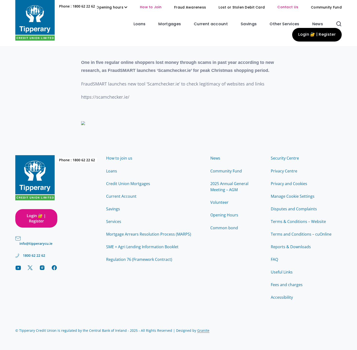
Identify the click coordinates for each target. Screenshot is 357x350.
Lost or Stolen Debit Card (242, 7)
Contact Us (287, 7)
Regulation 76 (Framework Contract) (139, 259)
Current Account (121, 196)
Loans (140, 24)
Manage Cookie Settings (292, 196)
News (317, 24)
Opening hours (109, 7)
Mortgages (169, 24)
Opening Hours (224, 215)
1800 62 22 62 (84, 6)
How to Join (151, 7)
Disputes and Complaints (294, 209)
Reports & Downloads (291, 246)
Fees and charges (287, 284)
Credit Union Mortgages (128, 183)
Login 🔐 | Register (317, 35)
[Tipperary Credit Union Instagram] (42, 268)
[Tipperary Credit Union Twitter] (30, 268)
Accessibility (282, 297)
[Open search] (339, 23)
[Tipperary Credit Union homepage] (35, 20)
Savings (249, 24)
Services (113, 221)
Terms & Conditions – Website (298, 221)
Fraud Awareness (190, 7)
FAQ (274, 259)
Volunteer (219, 202)
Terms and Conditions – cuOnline (301, 234)
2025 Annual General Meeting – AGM (229, 187)
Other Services (284, 24)
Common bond (224, 227)
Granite (203, 330)
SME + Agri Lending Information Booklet (142, 246)
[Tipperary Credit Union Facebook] (54, 268)
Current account (211, 24)
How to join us (119, 158)
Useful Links (282, 272)
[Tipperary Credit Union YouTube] (18, 268)
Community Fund (326, 7)
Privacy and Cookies (289, 183)
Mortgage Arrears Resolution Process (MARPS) (148, 234)
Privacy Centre (284, 171)
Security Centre (285, 158)
